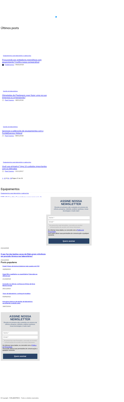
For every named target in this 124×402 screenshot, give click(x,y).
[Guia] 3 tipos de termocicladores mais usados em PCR (21, 266)
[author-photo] (3, 65)
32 (5, 178)
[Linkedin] (48, 397)
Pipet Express (9, 100)
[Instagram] (44, 397)
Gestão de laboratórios (10, 91)
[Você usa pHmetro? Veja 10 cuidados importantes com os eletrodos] (26, 152)
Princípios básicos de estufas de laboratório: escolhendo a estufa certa (18, 302)
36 (11, 178)
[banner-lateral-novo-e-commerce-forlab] (22, 377)
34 (8, 178)
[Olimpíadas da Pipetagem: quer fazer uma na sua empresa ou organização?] (26, 81)
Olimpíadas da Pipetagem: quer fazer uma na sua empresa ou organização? (24, 96)
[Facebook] (40, 397)
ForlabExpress (9, 65)
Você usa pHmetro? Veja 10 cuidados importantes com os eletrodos (24, 167)
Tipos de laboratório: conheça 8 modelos (17, 293)
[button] (121, 18)
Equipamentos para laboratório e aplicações (17, 56)
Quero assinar (69, 241)
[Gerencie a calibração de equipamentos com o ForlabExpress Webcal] (26, 116)
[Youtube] (52, 397)
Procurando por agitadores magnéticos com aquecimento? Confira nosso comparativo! (21, 61)
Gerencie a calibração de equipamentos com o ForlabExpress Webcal (22, 132)
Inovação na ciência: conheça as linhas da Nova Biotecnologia (19, 284)
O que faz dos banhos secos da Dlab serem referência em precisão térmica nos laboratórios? (23, 255)
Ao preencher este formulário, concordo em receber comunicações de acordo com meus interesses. (65, 226)
